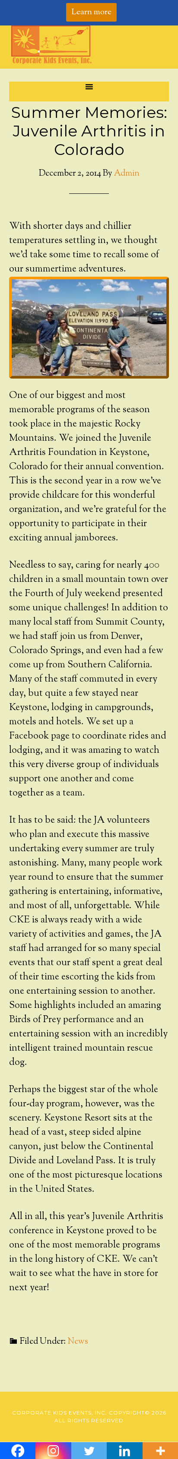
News (77, 1342)
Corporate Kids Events (89, 44)
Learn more (91, 12)
